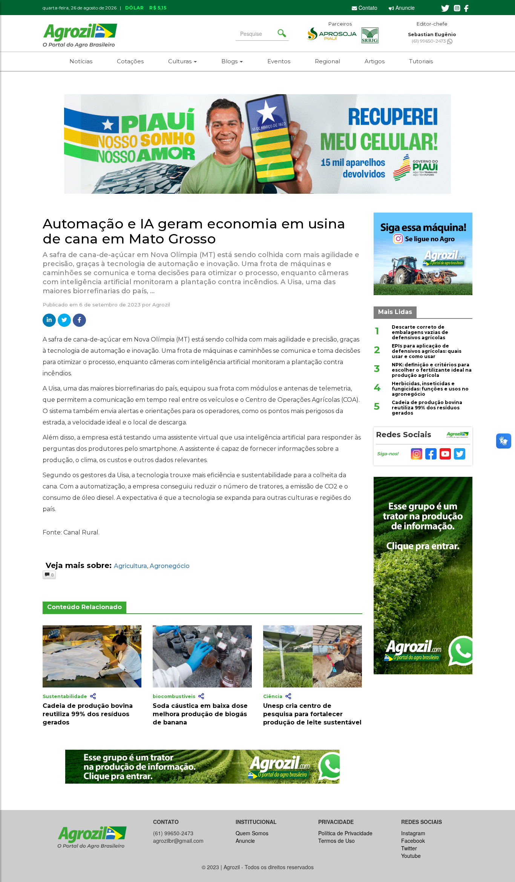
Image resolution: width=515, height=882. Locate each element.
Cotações (130, 61)
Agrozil (161, 305)
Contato (367, 7)
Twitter (409, 848)
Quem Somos (252, 833)
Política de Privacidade (345, 833)
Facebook (413, 840)
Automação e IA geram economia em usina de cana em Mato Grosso (194, 231)
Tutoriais (421, 61)
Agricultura (130, 566)
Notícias (80, 61)
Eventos (278, 61)
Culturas (180, 61)
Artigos (375, 61)
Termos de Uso (336, 840)
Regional (327, 61)
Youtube (411, 855)
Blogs (230, 61)
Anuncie (404, 7)
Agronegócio (170, 566)
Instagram (413, 833)
